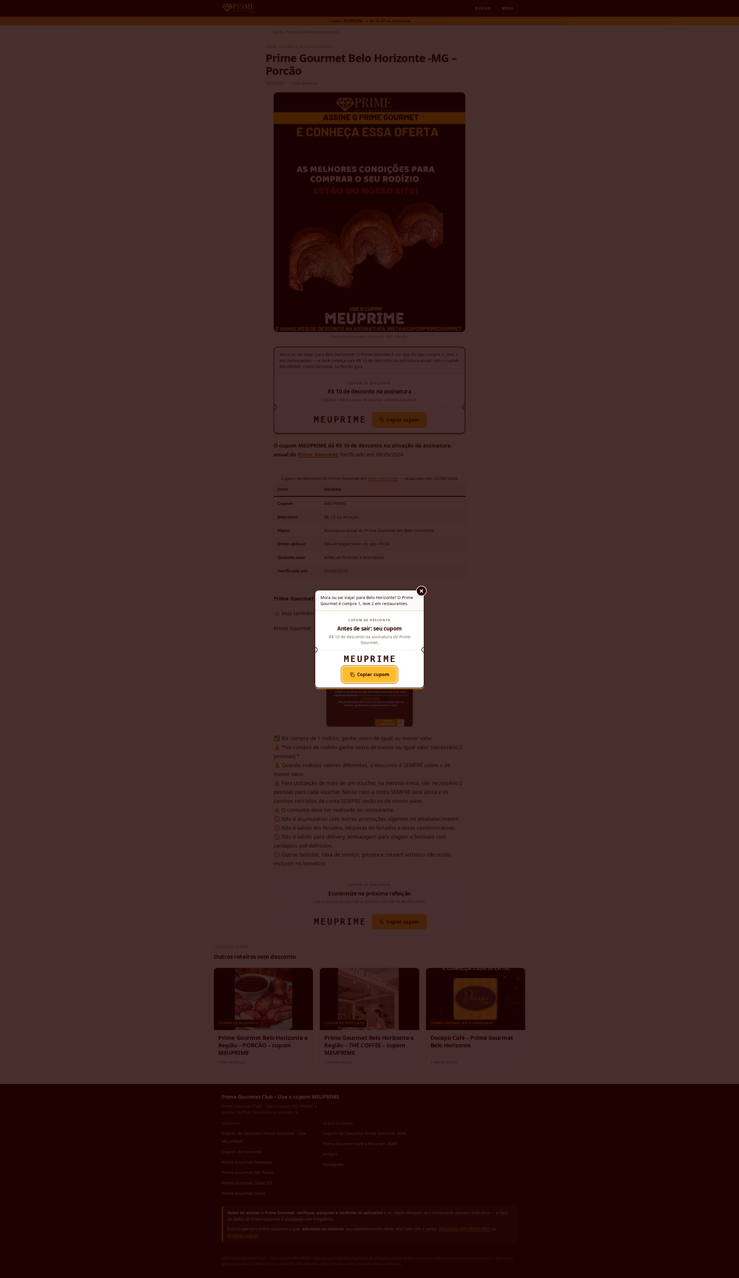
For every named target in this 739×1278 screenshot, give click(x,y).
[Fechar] (421, 591)
